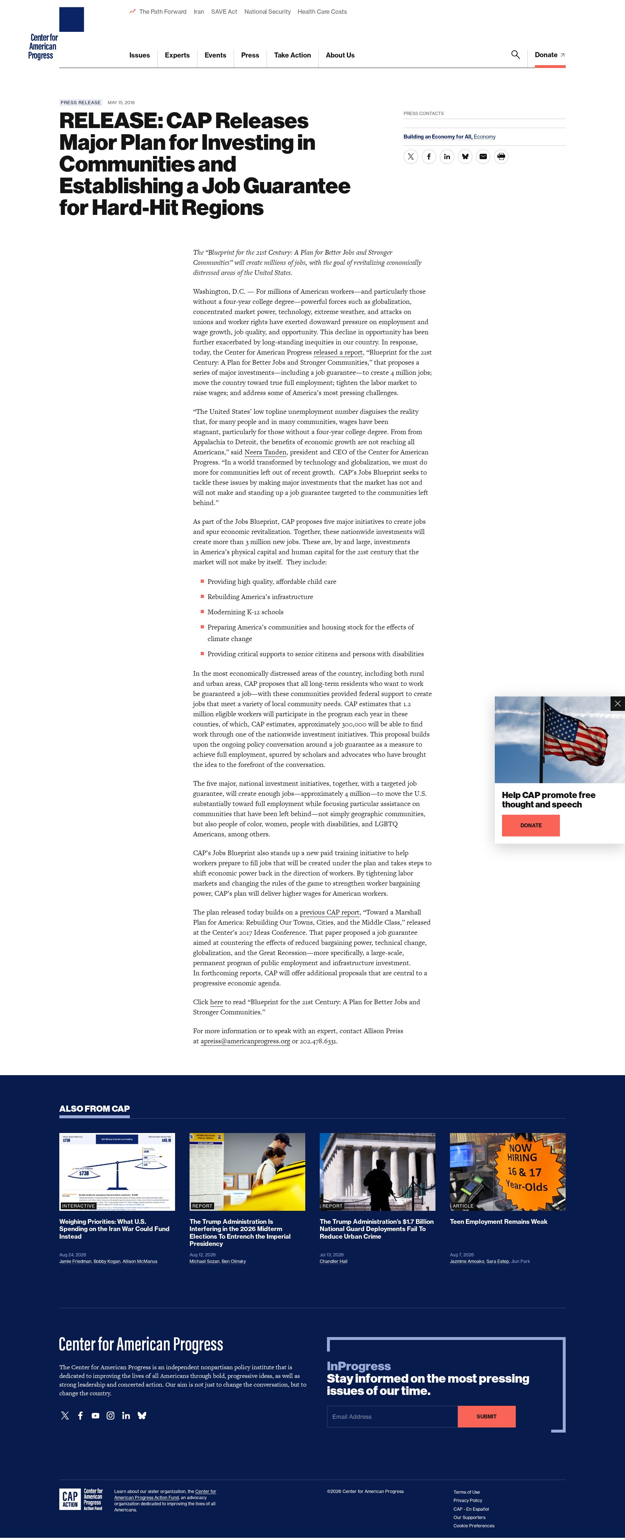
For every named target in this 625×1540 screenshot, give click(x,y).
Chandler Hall (334, 1261)
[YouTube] (95, 1416)
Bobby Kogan (107, 1261)
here (216, 1002)
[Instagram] (110, 1416)
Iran (199, 11)
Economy (485, 136)
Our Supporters (469, 1517)
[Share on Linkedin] (447, 156)
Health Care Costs (322, 11)
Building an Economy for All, (439, 136)
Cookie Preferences (474, 1525)
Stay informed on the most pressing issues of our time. (428, 1378)
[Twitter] (65, 1416)
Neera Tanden (265, 452)
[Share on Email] (483, 156)
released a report (338, 352)
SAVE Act (224, 11)
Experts (177, 55)
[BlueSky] (141, 1416)
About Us (340, 55)
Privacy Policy (468, 1500)
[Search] (515, 59)
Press (250, 55)
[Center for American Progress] (72, 34)
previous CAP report (330, 912)
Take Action (292, 55)
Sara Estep (497, 1261)
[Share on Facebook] (429, 156)
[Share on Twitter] (411, 156)
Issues (139, 55)
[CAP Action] (83, 1499)
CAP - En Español (471, 1509)
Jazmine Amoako (467, 1261)
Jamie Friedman (75, 1261)
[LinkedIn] (126, 1416)
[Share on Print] (501, 156)
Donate (547, 55)
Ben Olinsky (234, 1261)
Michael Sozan (205, 1261)
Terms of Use (467, 1492)
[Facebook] (80, 1416)
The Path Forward (163, 11)
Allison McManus (140, 1261)
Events (215, 55)
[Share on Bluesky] (465, 156)
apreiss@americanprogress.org (245, 1041)
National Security (267, 11)
